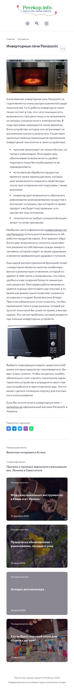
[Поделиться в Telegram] (14, 428)
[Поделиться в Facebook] (8, 428)
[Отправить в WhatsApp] (31, 428)
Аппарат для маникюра (27, 589)
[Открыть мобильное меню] (46, 23)
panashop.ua (14, 406)
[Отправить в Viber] (26, 428)
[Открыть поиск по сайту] (37, 23)
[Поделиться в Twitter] (20, 428)
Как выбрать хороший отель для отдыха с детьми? (34, 638)
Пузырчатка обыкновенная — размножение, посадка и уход (32, 544)
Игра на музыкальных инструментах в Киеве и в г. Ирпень (37, 497)
